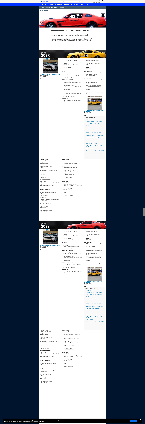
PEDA (87, 157)
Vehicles (50, 4)
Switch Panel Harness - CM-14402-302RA (95, 135)
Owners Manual (89, 119)
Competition (58, 4)
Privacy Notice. (43, 421)
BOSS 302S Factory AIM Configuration (94, 123)
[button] (144, 212)
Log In (99, 1)
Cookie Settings (133, 420)
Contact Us (74, 4)
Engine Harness (89, 148)
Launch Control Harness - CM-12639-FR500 (94, 133)
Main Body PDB (89, 155)
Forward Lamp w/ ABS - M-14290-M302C (95, 150)
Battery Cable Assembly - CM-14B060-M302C (94, 146)
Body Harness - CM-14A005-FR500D (94, 141)
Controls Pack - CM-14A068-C (92, 143)
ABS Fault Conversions (91, 128)
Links (88, 4)
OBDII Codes (89, 130)
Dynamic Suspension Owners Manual (94, 121)
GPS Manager (89, 125)
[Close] (140, 420)
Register (95, 1)
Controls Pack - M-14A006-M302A (93, 153)
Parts (44, 4)
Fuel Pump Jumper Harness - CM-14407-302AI (94, 138)
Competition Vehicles (49, 8)
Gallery (82, 4)
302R (41, 10)
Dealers (66, 4)
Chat (103, 1)
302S (46, 10)
